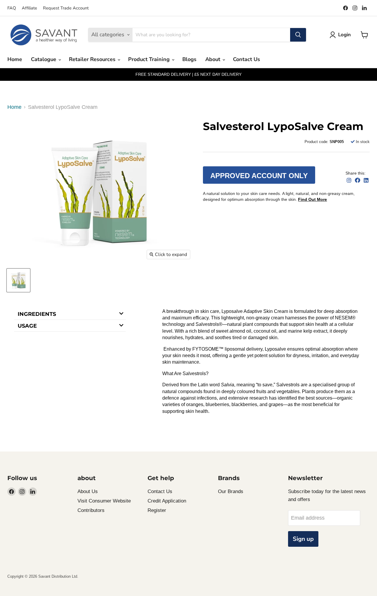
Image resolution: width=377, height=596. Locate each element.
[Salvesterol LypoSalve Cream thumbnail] (18, 280)
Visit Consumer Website (104, 501)
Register (157, 510)
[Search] (298, 35)
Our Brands (230, 491)
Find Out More (312, 199)
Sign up (303, 539)
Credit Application (167, 501)
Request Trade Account (66, 8)
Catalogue (44, 59)
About (213, 59)
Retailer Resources (93, 59)
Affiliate (29, 8)
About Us (87, 491)
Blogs (189, 59)
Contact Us (246, 59)
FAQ (11, 8)
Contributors (91, 510)
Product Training (149, 59)
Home (14, 59)
